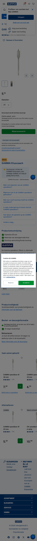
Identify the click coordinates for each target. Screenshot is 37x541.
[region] (18, 270)
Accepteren (26, 282)
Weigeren (11, 282)
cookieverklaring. (10, 277)
